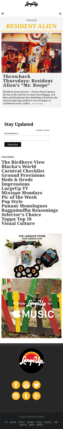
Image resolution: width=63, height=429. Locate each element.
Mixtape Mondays (21, 193)
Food (39, 422)
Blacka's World (18, 166)
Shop (31, 424)
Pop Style (12, 201)
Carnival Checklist (22, 171)
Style (21, 422)
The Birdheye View (23, 162)
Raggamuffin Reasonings (29, 210)
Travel (48, 422)
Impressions (15, 184)
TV (6, 422)
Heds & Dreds (17, 180)
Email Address (11, 133)
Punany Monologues (24, 206)
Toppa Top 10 (16, 219)
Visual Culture (18, 223)
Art (56, 422)
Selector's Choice (21, 214)
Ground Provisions (23, 175)
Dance (23, 424)
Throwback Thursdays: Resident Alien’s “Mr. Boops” (28, 80)
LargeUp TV (14, 188)
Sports (30, 422)
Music (13, 422)
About (39, 424)
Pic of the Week (19, 197)
